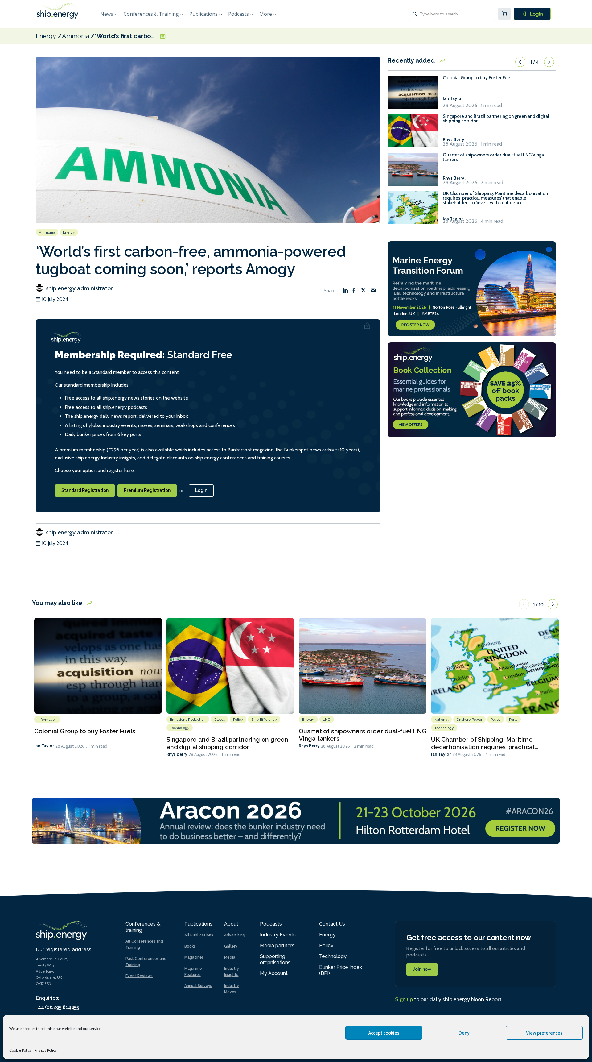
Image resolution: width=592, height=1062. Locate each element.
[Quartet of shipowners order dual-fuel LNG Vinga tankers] (413, 172)
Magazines (194, 957)
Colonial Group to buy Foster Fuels (478, 78)
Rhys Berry (176, 754)
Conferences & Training (151, 13)
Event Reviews (139, 976)
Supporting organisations (275, 959)
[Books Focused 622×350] (472, 389)
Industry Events (278, 935)
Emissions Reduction (188, 719)
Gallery (230, 946)
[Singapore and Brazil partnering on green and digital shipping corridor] (413, 133)
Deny (464, 1033)
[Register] (532, 14)
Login (201, 490)
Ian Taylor (44, 746)
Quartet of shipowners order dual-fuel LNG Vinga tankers (493, 157)
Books (190, 946)
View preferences (544, 1033)
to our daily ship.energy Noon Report (448, 999)
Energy (46, 36)
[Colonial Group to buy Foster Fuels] (413, 95)
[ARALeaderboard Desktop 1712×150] (296, 820)
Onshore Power (469, 719)
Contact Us (332, 924)
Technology (179, 728)
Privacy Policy (46, 1050)
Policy (238, 719)
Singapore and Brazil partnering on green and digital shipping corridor (496, 118)
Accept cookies (383, 1033)
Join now (422, 969)
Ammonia (75, 36)
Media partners (277, 945)
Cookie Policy (20, 1050)
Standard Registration (85, 490)
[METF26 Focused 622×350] (472, 288)
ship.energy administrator (78, 288)
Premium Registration (147, 490)
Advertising (234, 935)
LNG (327, 719)
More (265, 13)
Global (219, 719)
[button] (520, 62)
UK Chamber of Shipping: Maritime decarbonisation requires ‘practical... (484, 743)
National (441, 719)
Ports (513, 719)
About (231, 924)
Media (229, 957)
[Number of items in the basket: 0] (504, 14)
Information (47, 719)
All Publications (198, 935)
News (106, 13)
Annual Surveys (198, 986)
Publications (203, 13)
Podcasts (238, 13)
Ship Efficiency (264, 719)
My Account (274, 973)
